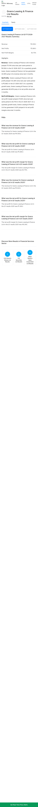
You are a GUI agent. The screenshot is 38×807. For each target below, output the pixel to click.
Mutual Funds (34, 3)
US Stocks (17, 3)
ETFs (28, 3)
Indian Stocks (23, 3)
